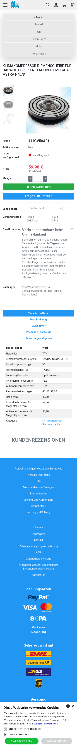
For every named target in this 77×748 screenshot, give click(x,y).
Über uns (38, 527)
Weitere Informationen (46, 723)
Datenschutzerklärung (38, 558)
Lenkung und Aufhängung (38, 499)
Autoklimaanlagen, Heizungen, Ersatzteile (38, 468)
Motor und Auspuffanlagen (38, 487)
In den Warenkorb (38, 187)
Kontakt (38, 539)
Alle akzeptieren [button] (21, 740)
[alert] (38, 725)
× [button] (73, 706)
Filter (38, 481)
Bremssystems (38, 493)
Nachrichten (38, 574)
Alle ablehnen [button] (56, 740)
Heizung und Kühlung (38, 512)
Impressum (38, 533)
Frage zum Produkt (38, 196)
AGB (38, 552)
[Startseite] (11, 5)
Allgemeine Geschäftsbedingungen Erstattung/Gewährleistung (39, 566)
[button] (26, 110)
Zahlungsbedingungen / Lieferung (38, 546)
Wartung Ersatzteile (38, 474)
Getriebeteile (38, 506)
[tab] (38, 313)
